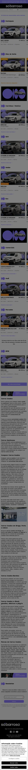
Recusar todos (14, 763)
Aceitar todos (14, 767)
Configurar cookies (14, 758)
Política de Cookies (15, 755)
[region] (14, 754)
